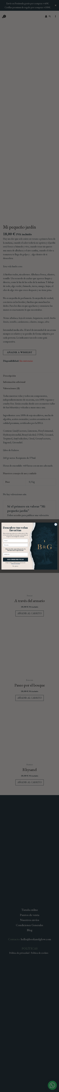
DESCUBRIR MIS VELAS (15, 559)
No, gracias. (15, 566)
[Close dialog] (55, 524)
